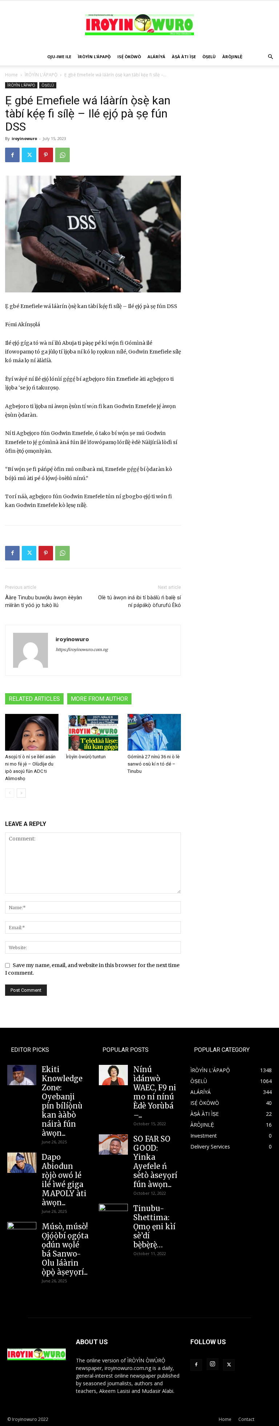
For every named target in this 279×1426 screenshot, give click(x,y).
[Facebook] (12, 155)
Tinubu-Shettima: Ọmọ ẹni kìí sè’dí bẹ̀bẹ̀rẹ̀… (154, 1226)
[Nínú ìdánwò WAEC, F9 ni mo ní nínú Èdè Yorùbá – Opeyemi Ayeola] (113, 1075)
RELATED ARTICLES (34, 698)
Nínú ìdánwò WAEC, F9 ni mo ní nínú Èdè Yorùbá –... (154, 1092)
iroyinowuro (24, 138)
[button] (270, 56)
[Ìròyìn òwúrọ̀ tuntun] (93, 732)
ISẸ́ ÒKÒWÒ (129, 56)
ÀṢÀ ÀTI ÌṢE (184, 56)
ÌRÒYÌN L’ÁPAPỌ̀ (94, 56)
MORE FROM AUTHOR (99, 698)
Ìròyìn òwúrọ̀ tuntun (86, 756)
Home (11, 75)
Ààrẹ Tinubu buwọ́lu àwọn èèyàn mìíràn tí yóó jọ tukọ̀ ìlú (43, 601)
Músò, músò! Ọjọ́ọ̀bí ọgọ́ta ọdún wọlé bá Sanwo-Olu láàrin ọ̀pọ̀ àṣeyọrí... (65, 1249)
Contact (246, 1419)
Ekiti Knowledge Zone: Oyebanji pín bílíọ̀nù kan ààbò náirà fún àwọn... (62, 1101)
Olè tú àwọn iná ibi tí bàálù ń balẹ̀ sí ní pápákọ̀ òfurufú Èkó (139, 601)
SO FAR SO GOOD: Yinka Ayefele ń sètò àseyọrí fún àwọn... (155, 1161)
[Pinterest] (46, 155)
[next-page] (21, 793)
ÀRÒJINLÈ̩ (232, 56)
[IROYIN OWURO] (139, 24)
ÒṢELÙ (209, 56)
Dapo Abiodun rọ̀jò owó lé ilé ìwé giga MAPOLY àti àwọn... (64, 1180)
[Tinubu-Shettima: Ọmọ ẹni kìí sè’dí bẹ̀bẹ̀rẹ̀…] (113, 1212)
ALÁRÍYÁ (156, 56)
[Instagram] (212, 1364)
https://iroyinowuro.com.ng (82, 649)
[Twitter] (29, 155)
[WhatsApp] (62, 155)
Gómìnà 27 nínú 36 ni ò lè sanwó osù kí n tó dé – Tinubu (153, 764)
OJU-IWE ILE (59, 56)
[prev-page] (9, 793)
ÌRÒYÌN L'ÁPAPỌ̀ (41, 75)
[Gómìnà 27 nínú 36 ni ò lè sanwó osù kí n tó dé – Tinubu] (154, 732)
